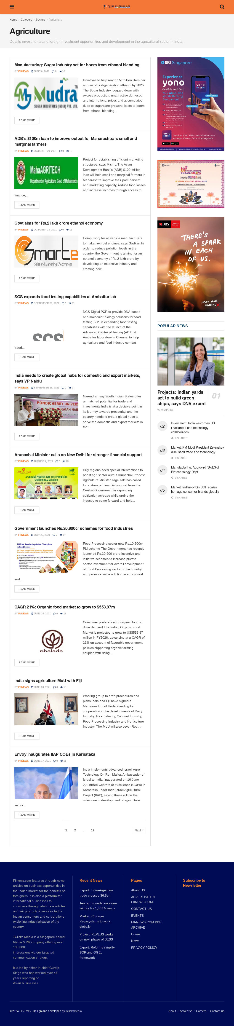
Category (26, 19)
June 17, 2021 (42, 760)
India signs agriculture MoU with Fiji (48, 680)
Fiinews (23, 71)
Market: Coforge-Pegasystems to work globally (95, 921)
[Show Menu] (12, 7)
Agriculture (55, 19)
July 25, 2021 (41, 534)
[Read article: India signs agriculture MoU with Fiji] (46, 709)
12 (70, 151)
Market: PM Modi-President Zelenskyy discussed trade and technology (197, 449)
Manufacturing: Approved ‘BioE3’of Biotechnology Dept (195, 469)
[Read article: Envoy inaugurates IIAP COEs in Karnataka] (46, 783)
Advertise (186, 1011)
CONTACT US (141, 909)
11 (70, 229)
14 (64, 534)
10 (63, 71)
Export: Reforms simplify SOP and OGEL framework (97, 952)
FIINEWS (25, 1011)
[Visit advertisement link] (190, 264)
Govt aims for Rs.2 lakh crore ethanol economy (58, 223)
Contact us (217, 1011)
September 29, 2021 (46, 303)
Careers (201, 1011)
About (172, 1011)
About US (138, 890)
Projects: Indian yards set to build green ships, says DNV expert (181, 397)
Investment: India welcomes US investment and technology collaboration (193, 427)
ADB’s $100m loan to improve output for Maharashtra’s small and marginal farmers (75, 141)
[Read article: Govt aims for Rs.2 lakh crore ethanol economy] (46, 252)
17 (73, 387)
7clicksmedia (74, 1011)
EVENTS (137, 915)
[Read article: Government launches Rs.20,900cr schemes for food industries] (46, 557)
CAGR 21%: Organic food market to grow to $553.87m (64, 607)
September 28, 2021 (46, 387)
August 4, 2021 (43, 461)
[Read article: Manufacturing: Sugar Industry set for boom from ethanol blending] (46, 94)
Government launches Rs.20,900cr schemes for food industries (73, 528)
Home (13, 19)
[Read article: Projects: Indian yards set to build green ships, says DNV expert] (190, 362)
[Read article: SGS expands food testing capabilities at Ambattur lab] (46, 325)
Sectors (40, 19)
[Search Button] (222, 7)
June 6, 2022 (41, 71)
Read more (29, 119)
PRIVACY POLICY (144, 947)
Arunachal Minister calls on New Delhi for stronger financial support (78, 455)
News (135, 941)
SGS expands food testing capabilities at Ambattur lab (65, 297)
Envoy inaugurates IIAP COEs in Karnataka (54, 754)
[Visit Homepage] (117, 6)
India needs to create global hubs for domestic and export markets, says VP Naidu (77, 378)
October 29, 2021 (45, 151)
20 (67, 461)
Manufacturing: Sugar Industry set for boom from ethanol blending (76, 65)
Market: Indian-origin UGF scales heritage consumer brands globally (195, 489)
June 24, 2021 (42, 613)
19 (64, 687)
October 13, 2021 (45, 229)
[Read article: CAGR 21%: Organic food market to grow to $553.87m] (46, 636)
